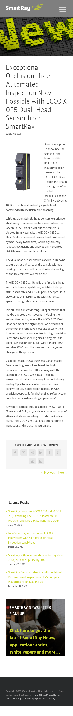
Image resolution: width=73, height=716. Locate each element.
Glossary (51, 698)
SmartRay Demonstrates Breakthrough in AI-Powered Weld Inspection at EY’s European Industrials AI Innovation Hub (35, 577)
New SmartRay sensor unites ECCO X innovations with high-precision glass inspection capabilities (30, 537)
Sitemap (17, 698)
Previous (49, 472)
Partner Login (29, 698)
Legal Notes (47, 694)
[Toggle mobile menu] (63, 8)
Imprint (36, 694)
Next (61, 472)
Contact (41, 698)
